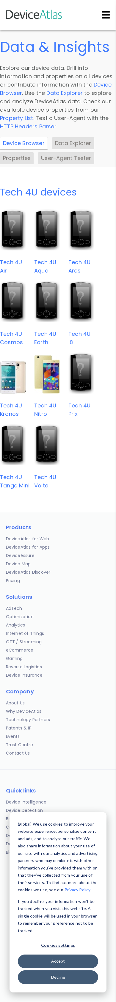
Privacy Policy (77, 889)
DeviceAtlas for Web (27, 539)
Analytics (15, 625)
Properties (17, 158)
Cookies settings (58, 945)
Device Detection (24, 810)
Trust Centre (19, 745)
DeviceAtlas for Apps (28, 547)
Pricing (13, 581)
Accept (58, 960)
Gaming (14, 658)
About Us (15, 703)
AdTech (14, 608)
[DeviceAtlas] (34, 18)
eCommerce (20, 650)
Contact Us (18, 753)
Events (13, 736)
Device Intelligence (26, 802)
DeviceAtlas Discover (28, 572)
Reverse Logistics (24, 667)
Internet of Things (25, 633)
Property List (16, 118)
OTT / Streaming (24, 642)
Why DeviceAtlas (24, 711)
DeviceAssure (20, 555)
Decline (58, 977)
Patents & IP (19, 728)
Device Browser (24, 143)
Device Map (18, 564)
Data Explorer (64, 93)
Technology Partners (28, 720)
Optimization (20, 617)
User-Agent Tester (66, 158)
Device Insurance (24, 675)
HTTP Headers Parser (28, 126)
